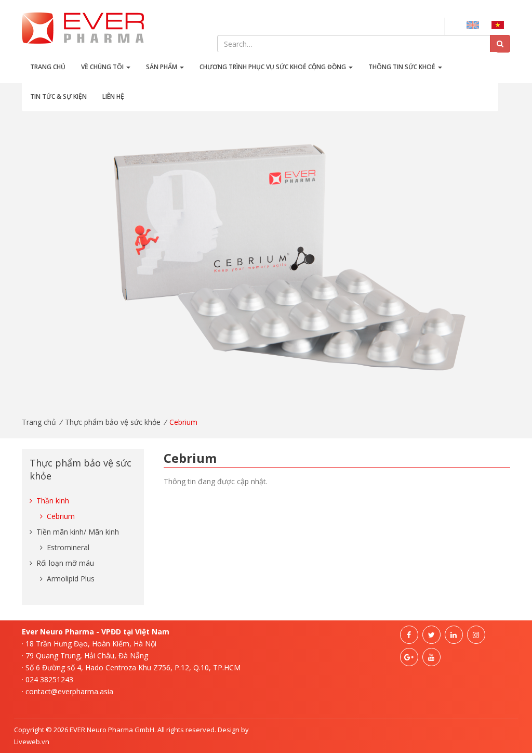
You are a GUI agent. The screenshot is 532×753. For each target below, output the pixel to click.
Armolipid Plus (70, 578)
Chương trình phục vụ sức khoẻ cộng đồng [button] (274, 66)
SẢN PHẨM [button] (162, 66)
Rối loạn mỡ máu (64, 563)
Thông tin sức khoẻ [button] (402, 66)
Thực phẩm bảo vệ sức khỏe (113, 422)
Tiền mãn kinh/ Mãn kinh (76, 532)
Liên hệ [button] (113, 96)
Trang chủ (47, 66)
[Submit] (500, 44)
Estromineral (67, 547)
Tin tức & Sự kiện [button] (58, 96)
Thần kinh (51, 500)
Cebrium (60, 516)
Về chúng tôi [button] (103, 66)
